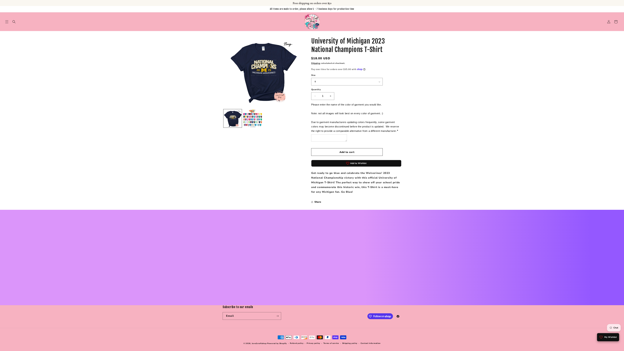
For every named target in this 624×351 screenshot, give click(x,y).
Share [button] (317, 201)
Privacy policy (313, 343)
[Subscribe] (277, 316)
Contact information (371, 343)
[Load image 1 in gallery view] (232, 118)
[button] (6, 21)
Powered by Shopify (277, 343)
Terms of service (331, 343)
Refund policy (296, 343)
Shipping (315, 63)
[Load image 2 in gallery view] (252, 118)
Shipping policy (350, 343)
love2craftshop (259, 343)
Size (313, 75)
